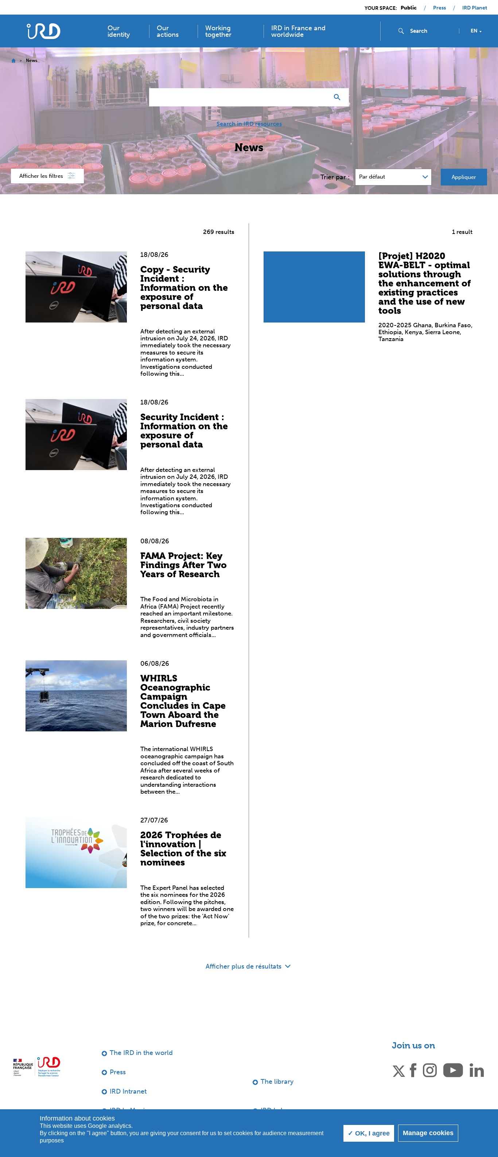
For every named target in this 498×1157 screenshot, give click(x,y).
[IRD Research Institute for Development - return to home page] (36, 1066)
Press (439, 8)
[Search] (339, 97)
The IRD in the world (141, 1052)
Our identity (119, 31)
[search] (431, 31)
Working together (218, 31)
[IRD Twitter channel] (399, 1069)
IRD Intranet (128, 1091)
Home (13, 61)
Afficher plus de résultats (244, 966)
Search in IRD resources (249, 124)
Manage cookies (428, 1133)
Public (409, 8)
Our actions (168, 31)
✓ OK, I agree (369, 1133)
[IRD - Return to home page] (43, 31)
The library (277, 1081)
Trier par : (335, 177)
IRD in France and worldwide (298, 31)
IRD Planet (474, 8)
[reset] (320, 97)
